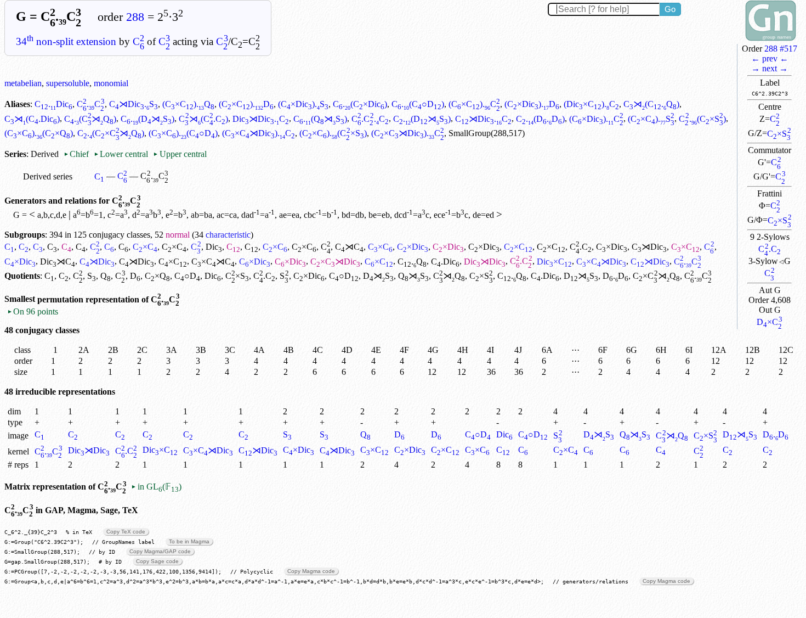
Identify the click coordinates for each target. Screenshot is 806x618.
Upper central (179, 154)
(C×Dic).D (531, 104)
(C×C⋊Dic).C (258, 133)
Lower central (121, 154)
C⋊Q (449, 275)
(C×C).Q (188, 104)
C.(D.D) (540, 118)
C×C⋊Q (656, 275)
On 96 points (32, 311)
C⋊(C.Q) (651, 104)
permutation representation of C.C (108, 299)
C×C (145, 246)
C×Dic (412, 246)
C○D (187, 275)
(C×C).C (474, 104)
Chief (77, 154)
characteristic (228, 234)
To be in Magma (189, 541)
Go (670, 9)
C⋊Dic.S (133, 104)
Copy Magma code (311, 571)
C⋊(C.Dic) (32, 118)
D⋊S (378, 275)
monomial (111, 83)
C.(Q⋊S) (320, 118)
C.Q (412, 261)
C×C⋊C (213, 261)
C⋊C (349, 246)
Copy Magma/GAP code (160, 551)
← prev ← (769, 58)
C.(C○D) (417, 104)
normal (178, 234)
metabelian (23, 83)
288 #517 (780, 48)
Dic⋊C (57, 261)
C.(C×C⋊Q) (110, 133)
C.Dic (53, 104)
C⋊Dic (649, 246)
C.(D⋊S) (147, 118)
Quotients (22, 275)
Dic (214, 246)
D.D (615, 275)
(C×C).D (246, 104)
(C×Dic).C (596, 118)
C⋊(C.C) (203, 118)
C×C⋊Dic (335, 261)
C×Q (157, 275)
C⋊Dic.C (483, 118)
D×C (769, 322)
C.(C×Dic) (360, 104)
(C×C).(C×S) (332, 133)
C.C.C (370, 118)
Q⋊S (413, 275)
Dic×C (554, 261)
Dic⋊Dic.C (260, 118)
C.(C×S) (702, 118)
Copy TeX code (125, 532)
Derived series (47, 176)
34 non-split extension (66, 41)
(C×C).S (651, 118)
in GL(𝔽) (156, 486)
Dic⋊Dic (485, 261)
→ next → (769, 68)
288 (135, 17)
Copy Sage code (157, 561)
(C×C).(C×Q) (38, 133)
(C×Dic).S (303, 104)
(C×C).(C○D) (183, 133)
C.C (769, 249)
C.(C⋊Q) (90, 118)
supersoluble (67, 83)
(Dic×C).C (591, 104)
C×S (779, 133)
